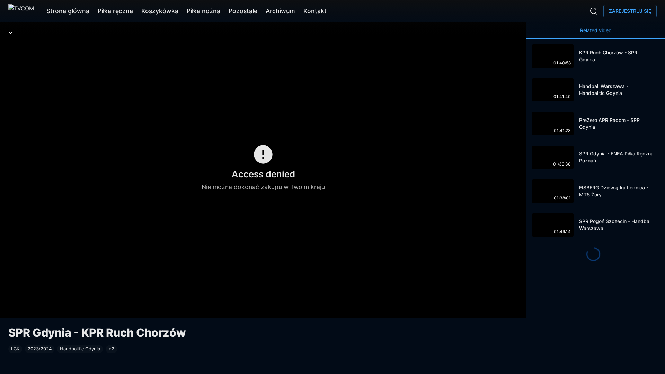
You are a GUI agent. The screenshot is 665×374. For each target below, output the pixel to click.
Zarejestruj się (630, 11)
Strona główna (67, 11)
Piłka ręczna (115, 11)
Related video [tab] (595, 30)
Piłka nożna (203, 11)
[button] (111, 349)
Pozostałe (243, 11)
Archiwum (280, 11)
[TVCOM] (21, 11)
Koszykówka (159, 11)
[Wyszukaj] (593, 11)
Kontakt (315, 11)
